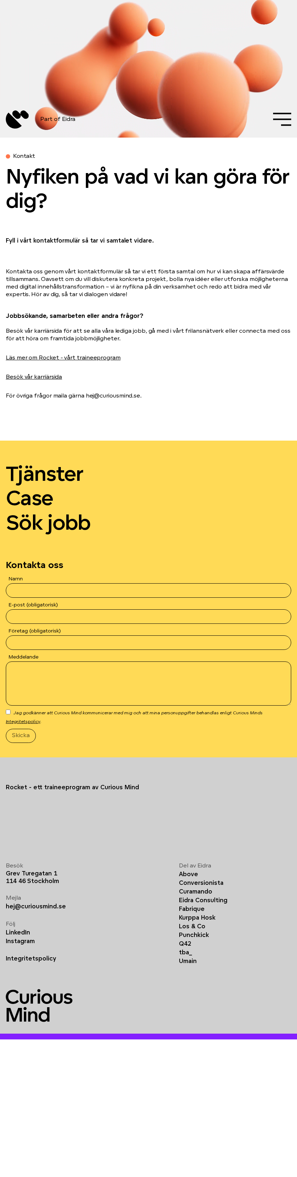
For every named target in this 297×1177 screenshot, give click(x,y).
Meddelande (23, 657)
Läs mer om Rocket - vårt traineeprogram (63, 358)
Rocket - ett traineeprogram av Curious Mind (72, 788)
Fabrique (192, 909)
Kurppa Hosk (197, 918)
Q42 (185, 944)
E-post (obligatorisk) (33, 605)
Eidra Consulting (203, 901)
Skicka (21, 736)
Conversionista (201, 883)
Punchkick (194, 935)
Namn (16, 579)
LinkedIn (18, 933)
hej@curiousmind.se (36, 907)
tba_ (185, 953)
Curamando (195, 892)
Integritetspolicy (23, 722)
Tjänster (44, 476)
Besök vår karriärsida (34, 377)
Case (29, 500)
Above (188, 875)
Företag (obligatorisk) (35, 631)
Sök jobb (48, 524)
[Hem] (17, 119)
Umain (188, 961)
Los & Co (192, 927)
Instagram (20, 942)
